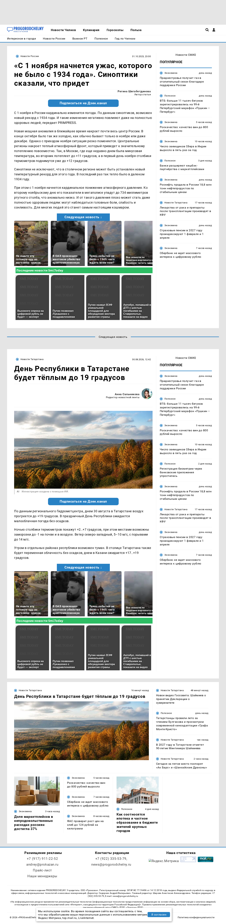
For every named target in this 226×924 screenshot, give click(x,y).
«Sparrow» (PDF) (134, 907)
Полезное (170, 95)
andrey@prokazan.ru (42, 864)
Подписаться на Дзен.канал (83, 103)
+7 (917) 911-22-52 (42, 859)
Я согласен (158, 914)
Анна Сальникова (127, 394)
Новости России (29, 56)
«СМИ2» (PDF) (117, 907)
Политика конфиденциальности (196, 917)
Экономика (170, 73)
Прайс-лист (42, 870)
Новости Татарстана (175, 202)
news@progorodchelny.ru (111, 864)
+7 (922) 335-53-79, (111, 859)
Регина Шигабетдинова (134, 91)
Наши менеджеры (42, 876)
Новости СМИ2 (186, 54)
